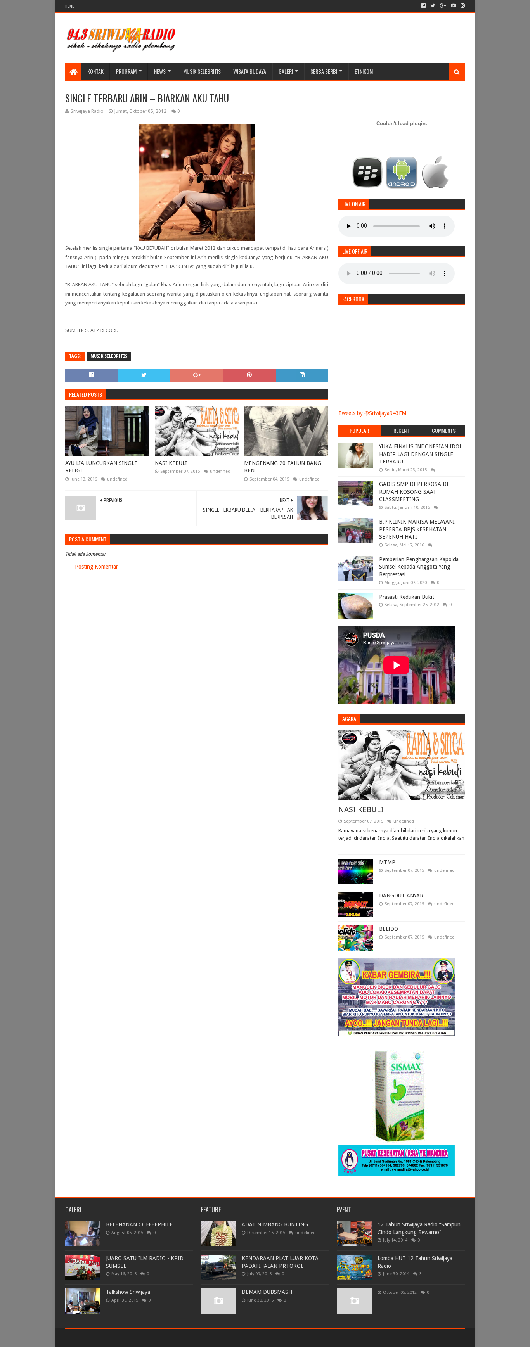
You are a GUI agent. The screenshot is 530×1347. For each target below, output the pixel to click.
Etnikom (364, 71)
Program (126, 71)
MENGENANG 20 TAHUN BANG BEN (282, 467)
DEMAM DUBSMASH (267, 1292)
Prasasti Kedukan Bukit (406, 597)
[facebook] (423, 6)
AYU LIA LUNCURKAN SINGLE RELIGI (101, 467)
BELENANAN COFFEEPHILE (139, 1224)
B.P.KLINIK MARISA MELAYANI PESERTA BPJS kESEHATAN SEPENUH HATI (417, 529)
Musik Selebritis (202, 71)
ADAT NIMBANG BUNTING (275, 1224)
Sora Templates (108, 1338)
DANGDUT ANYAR (401, 895)
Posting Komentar (96, 567)
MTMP (387, 862)
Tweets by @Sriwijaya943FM (372, 413)
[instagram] (462, 6)
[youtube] (453, 6)
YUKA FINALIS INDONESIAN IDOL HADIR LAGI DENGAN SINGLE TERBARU (420, 454)
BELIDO (388, 929)
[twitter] (432, 6)
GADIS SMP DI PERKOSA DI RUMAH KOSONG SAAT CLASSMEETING (414, 491)
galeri (286, 71)
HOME (69, 6)
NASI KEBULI (171, 463)
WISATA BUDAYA (249, 71)
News (160, 71)
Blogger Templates (153, 1338)
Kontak (95, 71)
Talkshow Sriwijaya (128, 1292)
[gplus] (443, 6)
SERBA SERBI (323, 71)
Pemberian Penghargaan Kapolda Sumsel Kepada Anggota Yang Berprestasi (419, 567)
